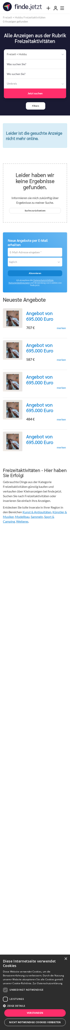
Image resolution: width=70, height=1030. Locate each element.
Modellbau (22, 517)
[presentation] (48, 8)
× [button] (65, 958)
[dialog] (35, 992)
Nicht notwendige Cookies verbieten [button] (35, 1022)
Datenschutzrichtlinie (43, 280)
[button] (35, 106)
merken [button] (61, 328)
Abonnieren (35, 273)
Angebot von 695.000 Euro (39, 316)
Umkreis (12, 83)
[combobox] (35, 64)
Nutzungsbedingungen (19, 282)
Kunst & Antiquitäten (37, 512)
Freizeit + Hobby (17, 54)
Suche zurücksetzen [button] (35, 210)
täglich (13, 261)
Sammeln (37, 517)
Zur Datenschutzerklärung (47, 983)
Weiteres (22, 521)
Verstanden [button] (35, 1013)
